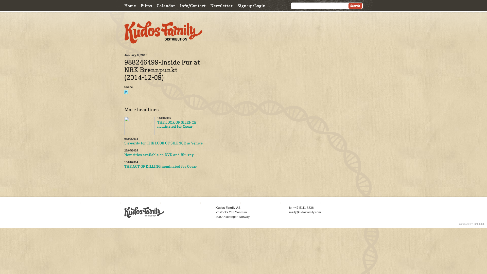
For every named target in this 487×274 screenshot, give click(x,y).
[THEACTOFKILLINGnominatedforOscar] (160, 167)
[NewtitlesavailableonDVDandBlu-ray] (159, 155)
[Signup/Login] (251, 6)
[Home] (130, 6)
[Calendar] (166, 6)
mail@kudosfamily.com (305, 212)
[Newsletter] (221, 6)
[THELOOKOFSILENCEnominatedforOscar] (177, 125)
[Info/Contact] (193, 6)
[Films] (146, 6)
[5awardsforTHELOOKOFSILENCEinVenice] (163, 143)
